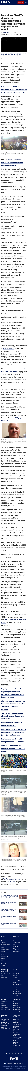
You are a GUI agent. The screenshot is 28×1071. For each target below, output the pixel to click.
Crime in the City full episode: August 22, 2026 (8, 903)
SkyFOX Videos (16, 1009)
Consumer (3, 1001)
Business (3, 1005)
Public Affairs (16, 986)
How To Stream (17, 972)
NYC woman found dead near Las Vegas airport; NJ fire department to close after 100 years (9, 896)
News (3, 937)
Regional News (4, 1016)
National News (5, 949)
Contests (15, 989)
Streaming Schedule (3, 941)
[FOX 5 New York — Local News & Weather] (5, 2)
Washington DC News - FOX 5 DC (5, 1027)
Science (3, 960)
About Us (16, 970)
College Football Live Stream (17, 1021)
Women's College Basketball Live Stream (17, 1039)
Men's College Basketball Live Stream (16, 1034)
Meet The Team (17, 974)
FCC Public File (16, 991)
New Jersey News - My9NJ (5, 1019)
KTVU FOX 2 (13, 32)
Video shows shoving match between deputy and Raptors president (12, 162)
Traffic (14, 944)
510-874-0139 (10, 882)
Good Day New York (4, 971)
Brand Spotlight (17, 1011)
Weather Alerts (16, 942)
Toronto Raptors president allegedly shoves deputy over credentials (12, 716)
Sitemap (3, 965)
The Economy (4, 1007)
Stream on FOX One (16, 1016)
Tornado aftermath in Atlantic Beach (8, 916)
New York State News (5, 946)
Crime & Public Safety (5, 953)
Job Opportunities (17, 984)
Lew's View (15, 1005)
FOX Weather (16, 951)
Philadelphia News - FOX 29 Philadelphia (5, 1024)
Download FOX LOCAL (16, 981)
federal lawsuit (8, 348)
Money (3, 999)
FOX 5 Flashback (17, 1007)
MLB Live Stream (17, 1024)
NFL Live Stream (17, 1019)
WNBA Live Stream (15, 1042)
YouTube (15, 1053)
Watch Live (20, 2)
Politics (3, 951)
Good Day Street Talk (5, 974)
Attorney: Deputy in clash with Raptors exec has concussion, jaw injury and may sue (13, 732)
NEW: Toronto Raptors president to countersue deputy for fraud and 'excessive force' (14, 89)
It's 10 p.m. (15, 995)
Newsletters (4, 964)
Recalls (3, 1003)
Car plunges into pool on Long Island (8, 923)
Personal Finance (5, 1009)
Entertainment (4, 956)
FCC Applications (17, 993)
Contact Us (15, 988)
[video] (23, 897)
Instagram (9, 1053)
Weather (16, 937)
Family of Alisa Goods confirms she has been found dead (8, 909)
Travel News (16, 946)
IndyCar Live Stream (16, 1030)
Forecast (15, 939)
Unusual (3, 958)
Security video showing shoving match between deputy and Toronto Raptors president (13, 53)
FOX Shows (16, 979)
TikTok (12, 1053)
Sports (3, 962)
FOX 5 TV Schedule (15, 976)
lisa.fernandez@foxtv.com (12, 879)
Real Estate (4, 1011)
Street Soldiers (16, 1003)
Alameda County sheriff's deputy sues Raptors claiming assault (13, 748)
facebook (6, 1053)
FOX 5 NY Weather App (16, 949)
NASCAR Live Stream (16, 1026)
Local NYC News (5, 944)
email (21, 1053)
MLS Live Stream (17, 1045)
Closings (15, 941)
